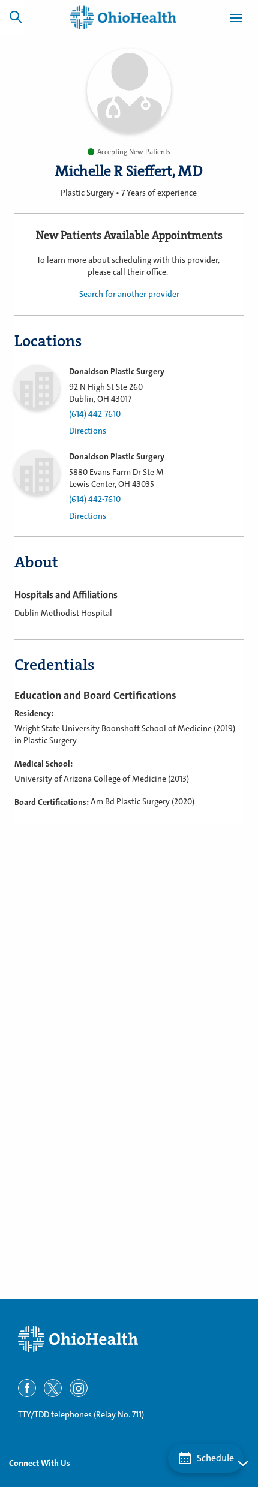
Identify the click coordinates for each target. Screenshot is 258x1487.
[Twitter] (53, 1388)
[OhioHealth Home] (129, 1339)
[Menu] (236, 20)
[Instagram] (79, 1388)
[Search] (15, 17)
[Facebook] (27, 1388)
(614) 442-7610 (95, 414)
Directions (87, 430)
